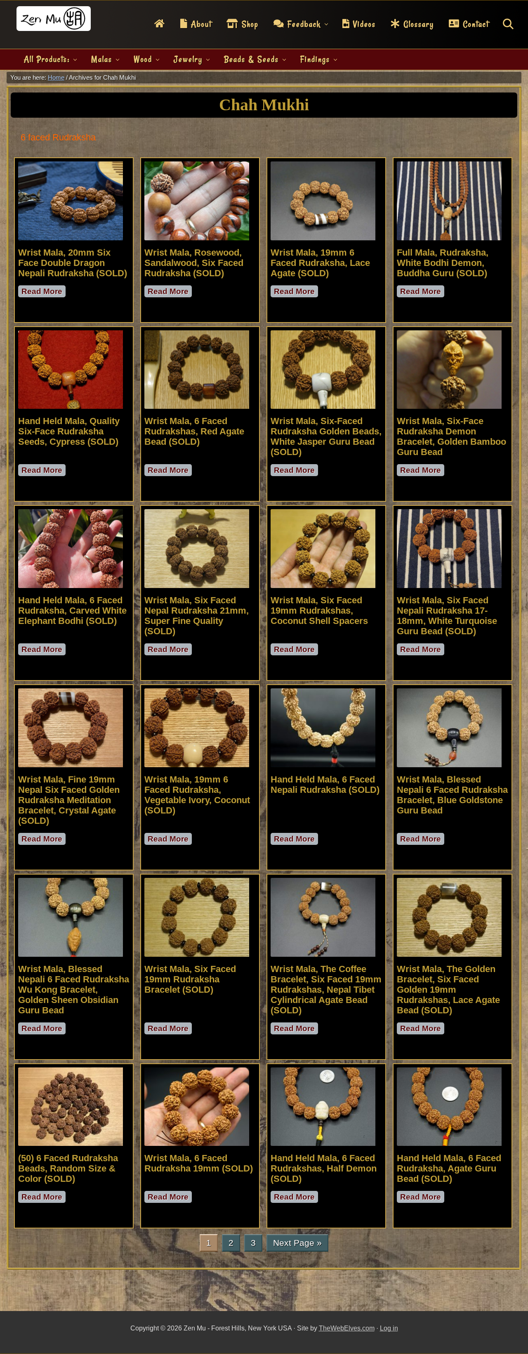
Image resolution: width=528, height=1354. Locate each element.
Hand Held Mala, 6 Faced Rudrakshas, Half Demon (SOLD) (324, 1168)
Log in (389, 1328)
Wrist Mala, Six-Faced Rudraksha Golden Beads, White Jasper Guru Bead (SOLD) (326, 436)
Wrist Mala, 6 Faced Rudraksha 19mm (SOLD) (198, 1163)
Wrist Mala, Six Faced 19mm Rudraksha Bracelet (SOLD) (190, 979)
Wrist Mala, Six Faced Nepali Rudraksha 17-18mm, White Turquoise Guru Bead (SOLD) (447, 615)
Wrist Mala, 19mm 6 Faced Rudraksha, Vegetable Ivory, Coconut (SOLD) (197, 795)
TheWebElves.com (347, 1328)
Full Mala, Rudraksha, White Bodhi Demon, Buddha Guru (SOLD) (442, 262)
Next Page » (297, 1245)
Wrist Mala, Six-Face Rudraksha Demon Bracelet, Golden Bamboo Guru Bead (451, 436)
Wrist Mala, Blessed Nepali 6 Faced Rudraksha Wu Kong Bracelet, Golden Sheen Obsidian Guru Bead (73, 989)
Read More (43, 292)
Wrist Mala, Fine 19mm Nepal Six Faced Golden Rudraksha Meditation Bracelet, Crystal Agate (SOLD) (69, 800)
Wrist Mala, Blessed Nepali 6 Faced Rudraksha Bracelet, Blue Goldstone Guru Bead (452, 795)
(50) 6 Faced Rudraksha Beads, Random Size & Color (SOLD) (68, 1168)
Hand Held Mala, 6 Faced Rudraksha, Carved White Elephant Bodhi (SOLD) (72, 610)
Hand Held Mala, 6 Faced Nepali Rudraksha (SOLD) (325, 784)
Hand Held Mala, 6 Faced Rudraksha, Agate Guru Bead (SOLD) (449, 1168)
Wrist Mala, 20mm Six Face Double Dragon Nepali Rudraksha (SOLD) (72, 262)
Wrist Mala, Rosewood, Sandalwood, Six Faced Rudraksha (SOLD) (193, 262)
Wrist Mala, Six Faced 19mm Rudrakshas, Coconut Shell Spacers (319, 610)
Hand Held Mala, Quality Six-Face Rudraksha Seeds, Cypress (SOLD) (69, 431)
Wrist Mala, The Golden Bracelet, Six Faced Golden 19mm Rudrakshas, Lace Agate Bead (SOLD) (448, 989)
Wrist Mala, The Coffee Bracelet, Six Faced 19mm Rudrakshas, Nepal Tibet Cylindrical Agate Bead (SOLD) (326, 989)
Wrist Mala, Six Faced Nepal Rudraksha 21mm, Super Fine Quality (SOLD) (196, 615)
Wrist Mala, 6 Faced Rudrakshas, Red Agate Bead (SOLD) (194, 431)
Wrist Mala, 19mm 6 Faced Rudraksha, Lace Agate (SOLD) (320, 262)
